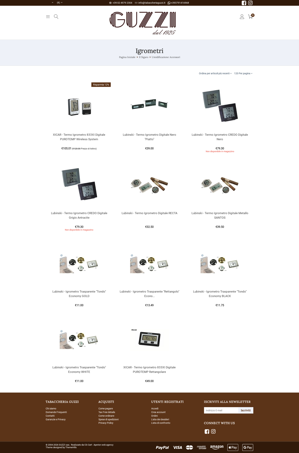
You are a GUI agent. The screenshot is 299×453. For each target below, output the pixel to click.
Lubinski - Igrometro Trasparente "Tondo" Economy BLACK (220, 294)
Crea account (158, 412)
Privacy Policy (105, 422)
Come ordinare (106, 415)
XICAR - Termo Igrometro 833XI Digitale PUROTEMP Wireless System (79, 137)
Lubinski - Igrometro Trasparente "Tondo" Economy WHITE (79, 370)
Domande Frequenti (56, 412)
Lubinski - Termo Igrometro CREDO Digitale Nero (220, 137)
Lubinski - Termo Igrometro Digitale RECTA (149, 213)
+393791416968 (179, 2)
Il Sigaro (143, 57)
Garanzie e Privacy (56, 419)
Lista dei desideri (160, 419)
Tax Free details (106, 412)
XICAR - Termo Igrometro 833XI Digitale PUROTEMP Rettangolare (149, 370)
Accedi (154, 408)
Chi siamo (51, 408)
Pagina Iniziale (127, 57)
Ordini (154, 415)
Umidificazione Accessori (166, 57)
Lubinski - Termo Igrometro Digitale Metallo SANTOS (220, 215)
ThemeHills (71, 447)
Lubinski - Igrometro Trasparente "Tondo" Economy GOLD (79, 294)
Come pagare (105, 408)
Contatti (50, 415)
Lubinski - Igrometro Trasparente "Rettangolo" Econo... (149, 294)
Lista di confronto (160, 422)
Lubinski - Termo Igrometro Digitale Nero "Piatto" (149, 137)
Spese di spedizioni (108, 419)
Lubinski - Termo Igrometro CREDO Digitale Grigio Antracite (79, 215)
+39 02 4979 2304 (122, 2)
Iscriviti (246, 410)
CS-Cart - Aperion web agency (98, 444)
